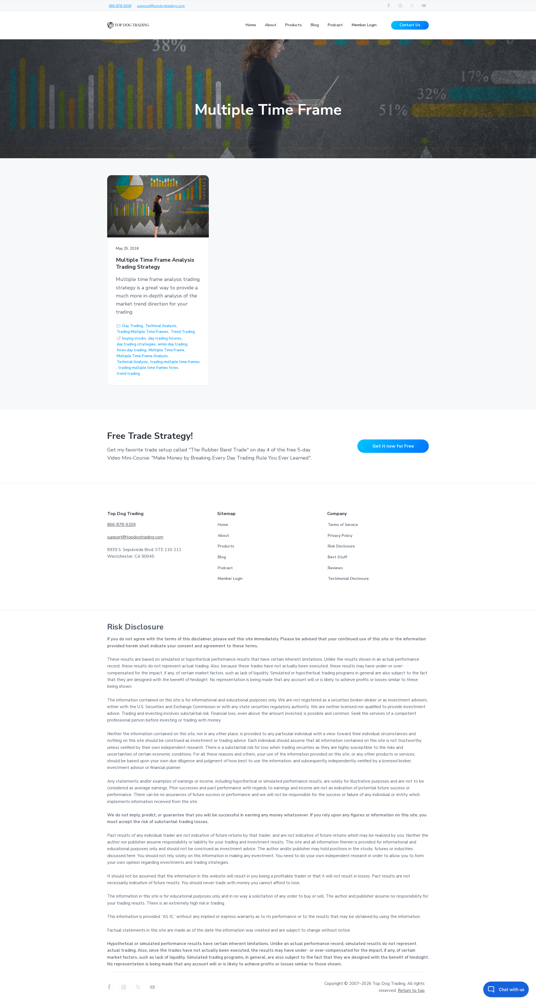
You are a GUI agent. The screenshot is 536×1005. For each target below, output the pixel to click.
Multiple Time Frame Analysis (142, 356)
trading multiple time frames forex (148, 367)
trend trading (128, 373)
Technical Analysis (160, 325)
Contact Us (409, 25)
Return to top (411, 990)
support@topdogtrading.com (161, 6)
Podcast (225, 568)
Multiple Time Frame (166, 350)
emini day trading (172, 344)
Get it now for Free (393, 446)
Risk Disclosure (341, 546)
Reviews (335, 568)
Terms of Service (343, 524)
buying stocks (134, 338)
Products (226, 546)
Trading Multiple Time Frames (142, 331)
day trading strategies (136, 344)
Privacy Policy (340, 535)
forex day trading (131, 350)
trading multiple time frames (175, 361)
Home (223, 524)
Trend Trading (183, 331)
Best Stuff (337, 557)
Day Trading (132, 325)
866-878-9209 (120, 6)
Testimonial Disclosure (348, 578)
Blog (222, 557)
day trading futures (164, 338)
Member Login (230, 578)
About (223, 535)
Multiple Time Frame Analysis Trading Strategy (155, 263)
